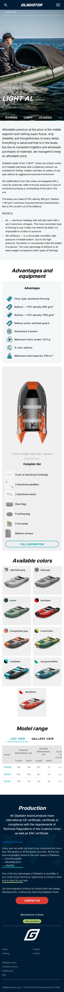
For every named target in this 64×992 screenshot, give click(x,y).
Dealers (36, 949)
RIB (4, 975)
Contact (36, 953)
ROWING (11, 117)
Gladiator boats (9, 962)
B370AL (7, 781)
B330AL (7, 774)
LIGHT (28, 117)
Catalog (5, 953)
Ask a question (32, 921)
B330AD (8, 767)
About (5, 949)
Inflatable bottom (10, 966)
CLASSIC (45, 117)
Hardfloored (7, 970)
